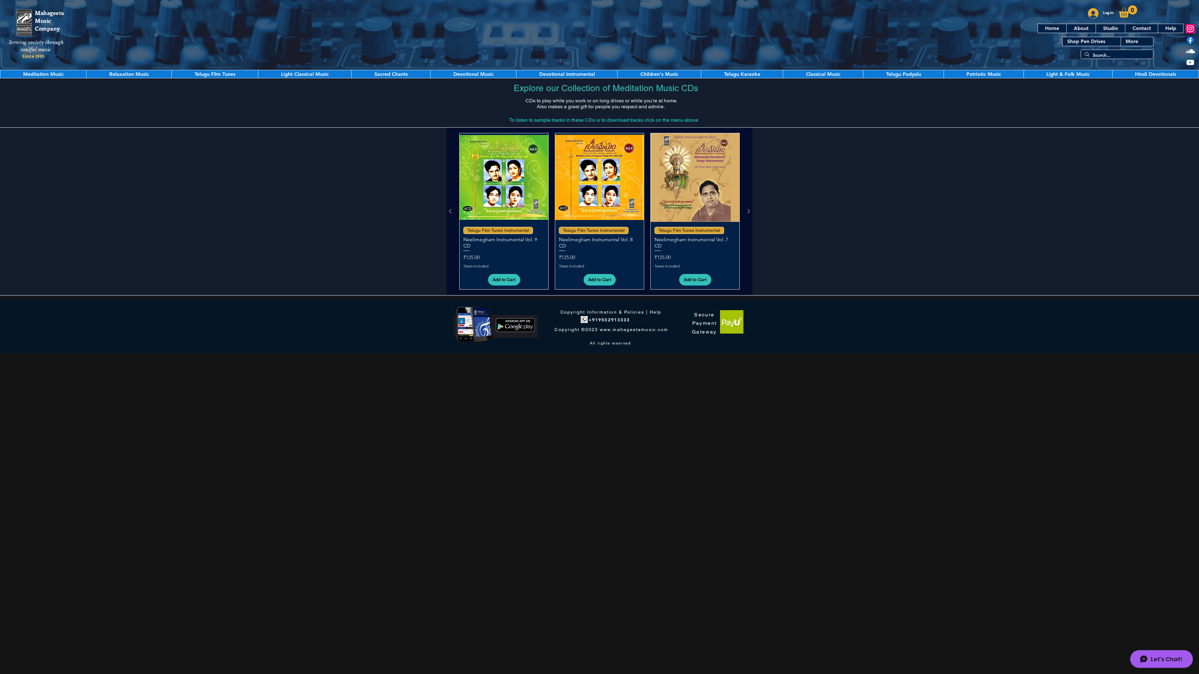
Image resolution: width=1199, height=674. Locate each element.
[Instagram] (1190, 28)
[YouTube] (1190, 62)
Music (43, 20)
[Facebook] (1190, 40)
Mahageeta (49, 13)
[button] (1128, 11)
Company (47, 28)
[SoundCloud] (1190, 51)
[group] (599, 211)
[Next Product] (748, 211)
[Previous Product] (450, 211)
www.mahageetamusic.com (634, 329)
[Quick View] (504, 177)
